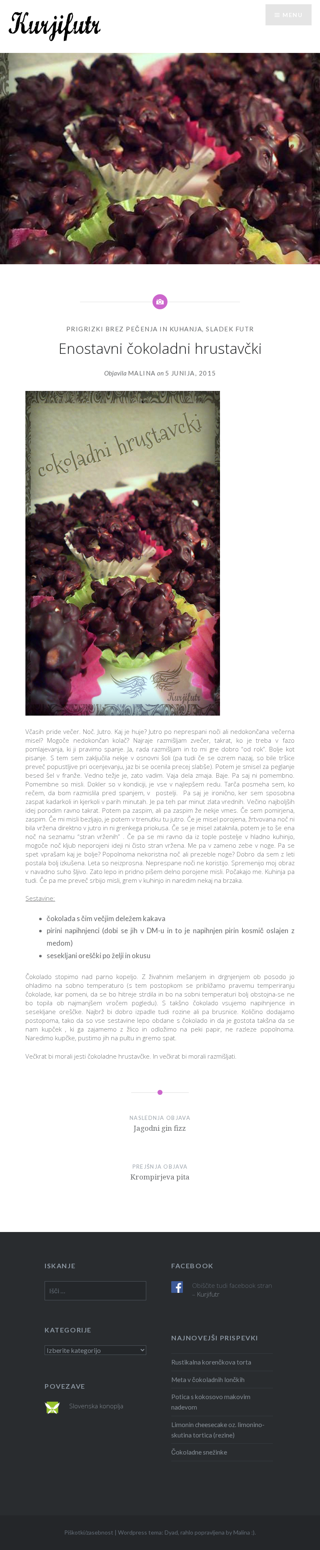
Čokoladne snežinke (199, 1452)
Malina (142, 373)
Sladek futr (230, 329)
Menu (292, 14)
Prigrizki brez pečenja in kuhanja (134, 329)
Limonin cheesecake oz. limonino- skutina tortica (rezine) (218, 1430)
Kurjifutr (208, 1294)
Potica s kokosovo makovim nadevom (210, 1402)
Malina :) (244, 1532)
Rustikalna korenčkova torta (211, 1362)
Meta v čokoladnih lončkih (208, 1379)
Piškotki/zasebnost (88, 1532)
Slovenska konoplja (96, 1406)
